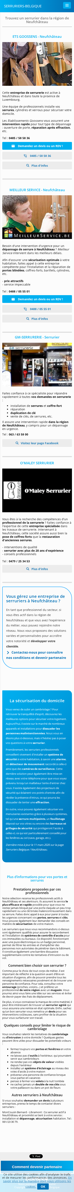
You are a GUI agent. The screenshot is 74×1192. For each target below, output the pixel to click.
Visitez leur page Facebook (39, 443)
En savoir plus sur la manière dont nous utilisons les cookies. (37, 1182)
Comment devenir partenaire (37, 1167)
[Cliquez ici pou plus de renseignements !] (37, 217)
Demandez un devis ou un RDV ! (40, 146)
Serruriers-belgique (23, 6)
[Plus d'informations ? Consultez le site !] (37, 64)
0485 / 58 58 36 (40, 156)
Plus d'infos (39, 165)
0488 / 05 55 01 (40, 309)
